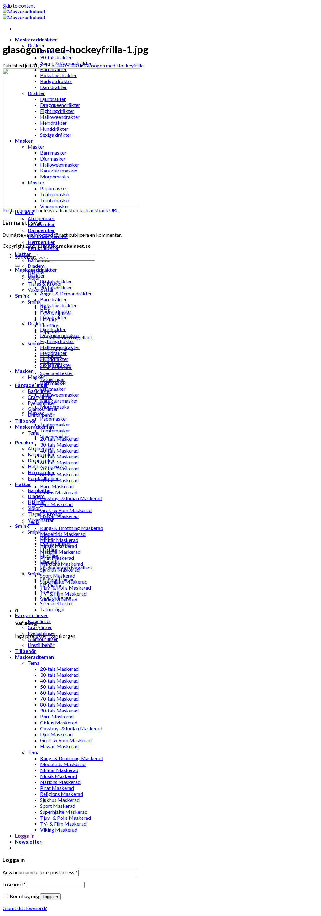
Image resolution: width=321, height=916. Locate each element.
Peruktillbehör (43, 478)
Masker (24, 371)
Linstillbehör (41, 645)
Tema (33, 433)
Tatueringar (52, 379)
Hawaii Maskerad (59, 746)
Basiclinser (39, 391)
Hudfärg (49, 325)
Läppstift (50, 561)
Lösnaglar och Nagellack (66, 567)
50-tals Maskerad (59, 456)
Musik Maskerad (58, 776)
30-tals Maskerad (59, 444)
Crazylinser (40, 397)
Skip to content (19, 5)
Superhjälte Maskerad (63, 812)
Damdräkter (53, 317)
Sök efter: (25, 257)
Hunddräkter (54, 359)
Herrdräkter (53, 353)
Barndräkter (53, 299)
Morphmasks (54, 407)
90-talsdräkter (56, 57)
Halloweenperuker (48, 466)
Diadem (36, 266)
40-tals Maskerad (59, 450)
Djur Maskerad (56, 504)
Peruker (24, 442)
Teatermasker (55, 424)
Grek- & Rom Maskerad (66, 510)
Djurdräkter (53, 329)
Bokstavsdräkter (58, 305)
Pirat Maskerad (57, 788)
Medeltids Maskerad (63, 534)
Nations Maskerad (60, 552)
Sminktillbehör (56, 597)
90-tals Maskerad (59, 480)
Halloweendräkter (60, 347)
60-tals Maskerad (59, 462)
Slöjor (34, 508)
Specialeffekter (56, 373)
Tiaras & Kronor (45, 514)
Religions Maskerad (61, 564)
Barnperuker (41, 454)
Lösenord (14, 884)
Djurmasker (53, 389)
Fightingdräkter (57, 341)
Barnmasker (53, 383)
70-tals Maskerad (59, 699)
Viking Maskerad (58, 830)
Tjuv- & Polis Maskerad (65, 587)
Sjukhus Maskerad (60, 800)
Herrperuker (41, 242)
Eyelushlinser (41, 633)
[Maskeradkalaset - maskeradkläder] (24, 14)
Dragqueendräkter (60, 335)
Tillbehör (25, 421)
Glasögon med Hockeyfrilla (114, 65)
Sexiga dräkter (55, 365)
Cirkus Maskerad (58, 492)
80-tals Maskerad (59, 474)
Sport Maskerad (57, 576)
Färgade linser (31, 385)
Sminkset (50, 591)
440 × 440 (68, 65)
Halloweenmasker (59, 395)
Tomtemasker (55, 430)
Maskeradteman (34, 657)
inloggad (43, 235)
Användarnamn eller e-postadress (40, 872)
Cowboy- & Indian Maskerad (71, 498)
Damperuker (41, 230)
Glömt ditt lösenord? (25, 908)
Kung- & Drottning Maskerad (71, 528)
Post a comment (20, 210)
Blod (45, 538)
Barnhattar (39, 490)
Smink (22, 296)
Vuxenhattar (41, 520)
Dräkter (36, 275)
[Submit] (17, 266)
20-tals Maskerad (59, 669)
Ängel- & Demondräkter (66, 293)
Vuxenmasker (54, 436)
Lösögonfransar (57, 579)
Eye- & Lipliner (55, 544)
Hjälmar (36, 502)
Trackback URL (101, 210)
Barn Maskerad (57, 486)
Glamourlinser (43, 639)
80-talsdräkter (56, 281)
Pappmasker (53, 418)
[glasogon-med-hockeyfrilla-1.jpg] (71, 204)
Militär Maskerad (59, 540)
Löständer (51, 585)
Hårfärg (49, 550)
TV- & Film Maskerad (63, 593)
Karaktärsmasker (59, 401)
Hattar (23, 484)
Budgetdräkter (56, 311)
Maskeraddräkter (36, 39)
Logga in (50, 896)
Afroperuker (41, 218)
